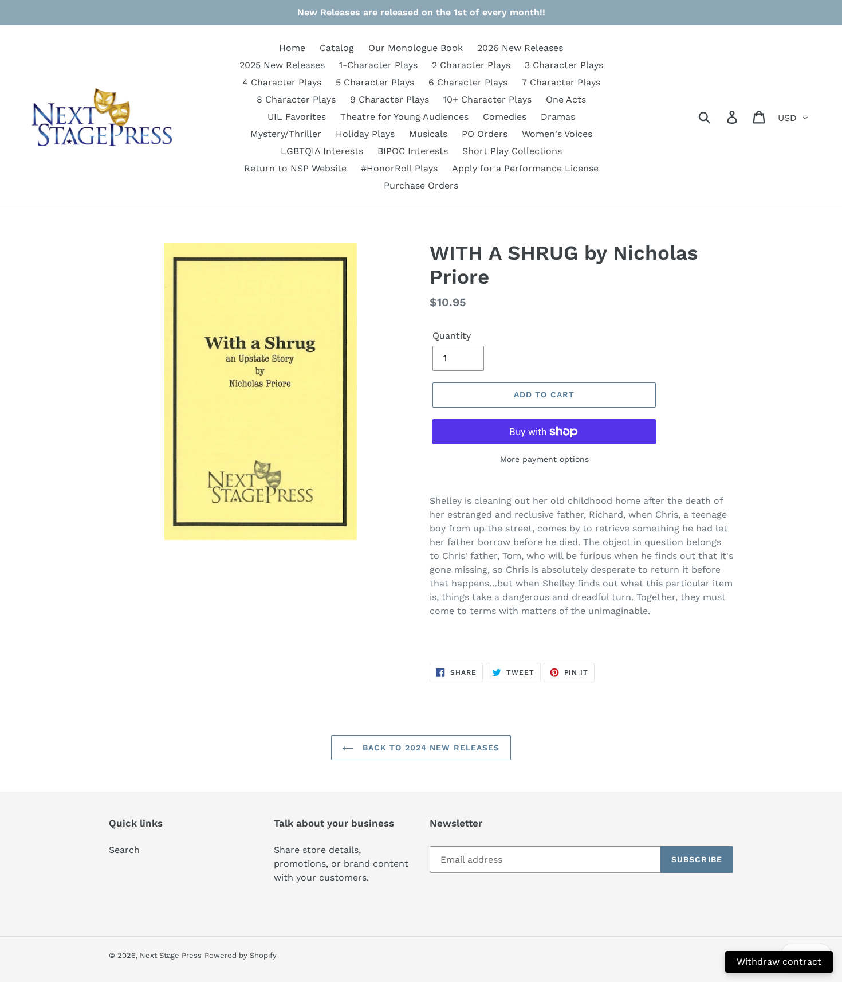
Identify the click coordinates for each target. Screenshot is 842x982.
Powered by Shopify (240, 955)
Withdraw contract (779, 961)
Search (124, 849)
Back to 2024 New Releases (429, 747)
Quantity (451, 335)
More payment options (544, 459)
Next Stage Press (171, 955)
